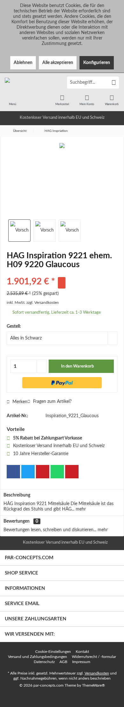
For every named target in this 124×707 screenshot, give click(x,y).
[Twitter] (28, 471)
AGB (63, 662)
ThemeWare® (93, 685)
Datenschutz (44, 662)
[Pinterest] (42, 471)
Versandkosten (97, 673)
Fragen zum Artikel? (52, 401)
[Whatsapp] (57, 471)
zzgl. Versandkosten (42, 302)
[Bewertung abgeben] (62, 273)
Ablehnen (23, 63)
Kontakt (82, 651)
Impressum (81, 662)
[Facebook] (13, 471)
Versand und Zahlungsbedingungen (37, 657)
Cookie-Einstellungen (53, 651)
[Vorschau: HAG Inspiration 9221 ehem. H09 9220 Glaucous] (19, 230)
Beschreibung (16, 495)
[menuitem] (12, 100)
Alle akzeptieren (57, 63)
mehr (80, 509)
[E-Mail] (72, 471)
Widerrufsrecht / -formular (94, 657)
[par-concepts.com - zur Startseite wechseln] (31, 82)
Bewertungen (16, 521)
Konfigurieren (96, 63)
